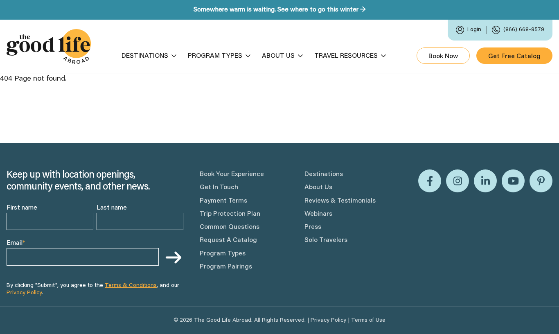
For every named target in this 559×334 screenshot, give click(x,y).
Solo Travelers (325, 240)
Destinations (145, 56)
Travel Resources (346, 56)
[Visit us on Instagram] (457, 180)
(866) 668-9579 (523, 30)
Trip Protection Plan (230, 214)
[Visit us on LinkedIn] (485, 180)
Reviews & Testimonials (340, 201)
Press (312, 227)
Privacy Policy (24, 293)
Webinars (318, 214)
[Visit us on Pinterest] (541, 180)
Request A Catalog (228, 240)
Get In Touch (219, 187)
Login (474, 30)
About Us (278, 56)
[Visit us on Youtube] (513, 180)
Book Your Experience (232, 174)
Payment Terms (223, 201)
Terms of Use (368, 320)
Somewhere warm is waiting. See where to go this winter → (280, 10)
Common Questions (229, 227)
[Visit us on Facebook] (429, 180)
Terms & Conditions (131, 286)
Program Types (215, 56)
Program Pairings (226, 267)
